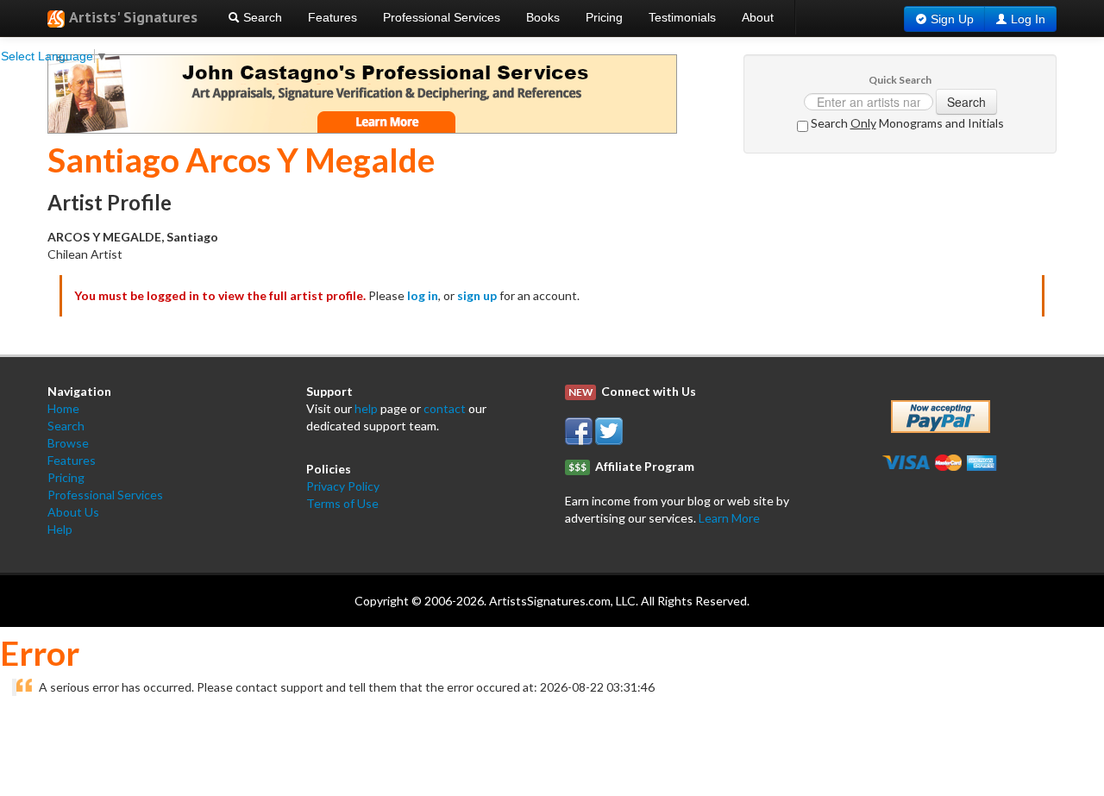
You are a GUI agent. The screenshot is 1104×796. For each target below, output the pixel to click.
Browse (68, 443)
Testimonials (682, 17)
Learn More (729, 518)
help (366, 408)
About (758, 17)
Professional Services (441, 17)
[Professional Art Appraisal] (362, 92)
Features (332, 17)
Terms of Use (342, 503)
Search (261, 17)
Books (543, 17)
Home (63, 408)
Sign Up (952, 19)
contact (444, 408)
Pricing (604, 17)
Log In (1028, 19)
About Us (73, 512)
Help (59, 529)
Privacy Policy (343, 486)
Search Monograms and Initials (906, 123)
